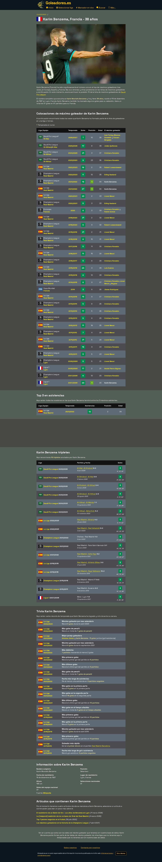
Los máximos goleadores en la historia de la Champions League (62, 823)
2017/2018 (73, 246)
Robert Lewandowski (112, 167)
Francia (47, 212)
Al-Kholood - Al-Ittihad (86, 485)
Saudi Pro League (56, 469)
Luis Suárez (109, 268)
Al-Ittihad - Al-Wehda (85, 502)
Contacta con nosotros (90, 848)
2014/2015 (73, 282)
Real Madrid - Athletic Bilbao (88, 562)
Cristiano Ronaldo (111, 153)
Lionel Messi (109, 196)
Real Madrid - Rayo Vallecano (88, 571)
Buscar (101, 7)
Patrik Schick (109, 212)
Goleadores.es (58, 2)
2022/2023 (72, 167)
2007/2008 (72, 376)
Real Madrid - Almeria (85, 520)
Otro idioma (121, 853)
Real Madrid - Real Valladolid (88, 528)
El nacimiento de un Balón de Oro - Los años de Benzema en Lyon (63, 813)
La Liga (51, 520)
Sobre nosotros (70, 848)
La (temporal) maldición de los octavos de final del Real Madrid (62, 816)
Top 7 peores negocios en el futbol (50, 819)
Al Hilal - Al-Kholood (85, 468)
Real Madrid (48, 169)
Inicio (50, 7)
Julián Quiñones (110, 146)
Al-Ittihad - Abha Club (85, 511)
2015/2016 (73, 268)
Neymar (114, 283)
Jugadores (41, 14)
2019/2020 (72, 218)
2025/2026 (72, 146)
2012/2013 (73, 318)
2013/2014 (73, 304)
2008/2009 (72, 361)
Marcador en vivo (85, 7)
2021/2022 (72, 182)
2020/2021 (72, 196)
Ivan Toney (108, 135)
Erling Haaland (110, 175)
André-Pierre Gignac (112, 368)
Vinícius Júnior (68, 638)
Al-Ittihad (47, 147)
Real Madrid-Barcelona (101, 746)
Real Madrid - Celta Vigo (86, 554)
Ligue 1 (51, 598)
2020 (73, 210)
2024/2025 (72, 153)
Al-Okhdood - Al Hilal (85, 477)
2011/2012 (73, 332)
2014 (73, 289)
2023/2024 (72, 160)
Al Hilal (46, 139)
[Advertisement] (81, 433)
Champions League (56, 538)
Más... (113, 7)
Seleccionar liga (65, 7)
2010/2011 (73, 347)
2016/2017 (73, 253)
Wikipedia (47, 793)
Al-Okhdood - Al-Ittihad (86, 494)
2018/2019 (73, 232)
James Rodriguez (111, 289)
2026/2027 (72, 137)
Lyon (46, 362)
